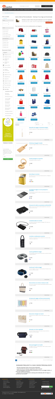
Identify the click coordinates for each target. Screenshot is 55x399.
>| (16, 361)
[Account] (46, 2)
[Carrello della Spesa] (50, 2)
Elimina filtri (5, 18)
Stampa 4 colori (6, 47)
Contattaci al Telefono (45, 383)
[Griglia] (18, 124)
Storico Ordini (31, 384)
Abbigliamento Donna (8, 56)
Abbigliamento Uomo (8, 54)
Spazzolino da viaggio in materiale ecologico (38, 127)
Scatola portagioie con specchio (36, 158)
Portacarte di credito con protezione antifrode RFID (40, 205)
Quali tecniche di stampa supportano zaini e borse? (29, 369)
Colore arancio (6, 31)
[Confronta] (21, 140)
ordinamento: (37, 122)
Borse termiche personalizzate (7, 102)
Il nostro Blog (18, 380)
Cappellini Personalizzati (7, 70)
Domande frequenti (6, 386)
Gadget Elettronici (7, 76)
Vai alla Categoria (21, 36)
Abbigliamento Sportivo (7, 63)
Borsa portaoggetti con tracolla (36, 345)
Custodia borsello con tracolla (35, 220)
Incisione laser (6, 40)
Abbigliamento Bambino (7, 59)
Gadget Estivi (7, 78)
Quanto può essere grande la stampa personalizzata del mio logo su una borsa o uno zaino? (33, 373)
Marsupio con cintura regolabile (36, 329)
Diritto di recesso (32, 387)
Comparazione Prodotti (33, 382)
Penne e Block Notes (8, 85)
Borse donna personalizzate (7, 94)
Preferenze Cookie (32, 383)
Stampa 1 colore (6, 42)
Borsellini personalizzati (8, 96)
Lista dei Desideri (32, 380)
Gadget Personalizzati (8, 80)
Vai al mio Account (32, 386)
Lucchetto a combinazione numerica (37, 236)
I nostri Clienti (18, 387)
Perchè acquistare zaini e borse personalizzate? (28, 367)
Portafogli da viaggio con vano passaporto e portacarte (38, 190)
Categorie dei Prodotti (19, 382)
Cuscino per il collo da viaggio (35, 267)
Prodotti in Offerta (19, 384)
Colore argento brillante (7, 34)
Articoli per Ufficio (7, 65)
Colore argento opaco (7, 36)
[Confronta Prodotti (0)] (48, 2)
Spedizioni (4, 383)
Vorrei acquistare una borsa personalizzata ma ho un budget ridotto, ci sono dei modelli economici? (34, 371)
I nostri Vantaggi (18, 386)
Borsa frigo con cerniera (34, 174)
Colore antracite (6, 29)
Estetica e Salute (7, 72)
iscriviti (51, 386)
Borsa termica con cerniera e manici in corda (38, 282)
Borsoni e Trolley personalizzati (7, 106)
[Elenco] (16, 124)
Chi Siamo (4, 384)
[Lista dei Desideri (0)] (49, 2)
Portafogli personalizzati (8, 111)
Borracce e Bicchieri (8, 67)
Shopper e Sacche (7, 87)
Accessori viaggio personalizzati (7, 99)
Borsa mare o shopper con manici (36, 313)
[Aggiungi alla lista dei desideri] (34, 140)
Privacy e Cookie (5, 380)
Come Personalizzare (19, 383)
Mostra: (49, 122)
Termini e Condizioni (6, 382)
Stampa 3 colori (6, 45)
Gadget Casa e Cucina (8, 74)
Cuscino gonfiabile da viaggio (35, 251)
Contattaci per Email (45, 381)
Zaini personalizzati (8, 115)
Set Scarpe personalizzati (9, 113)
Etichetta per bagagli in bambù (35, 143)
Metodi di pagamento (6, 387)
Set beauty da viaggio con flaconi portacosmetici (39, 298)
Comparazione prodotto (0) (19, 122)
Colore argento (6, 33)
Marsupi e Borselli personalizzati (8, 109)
